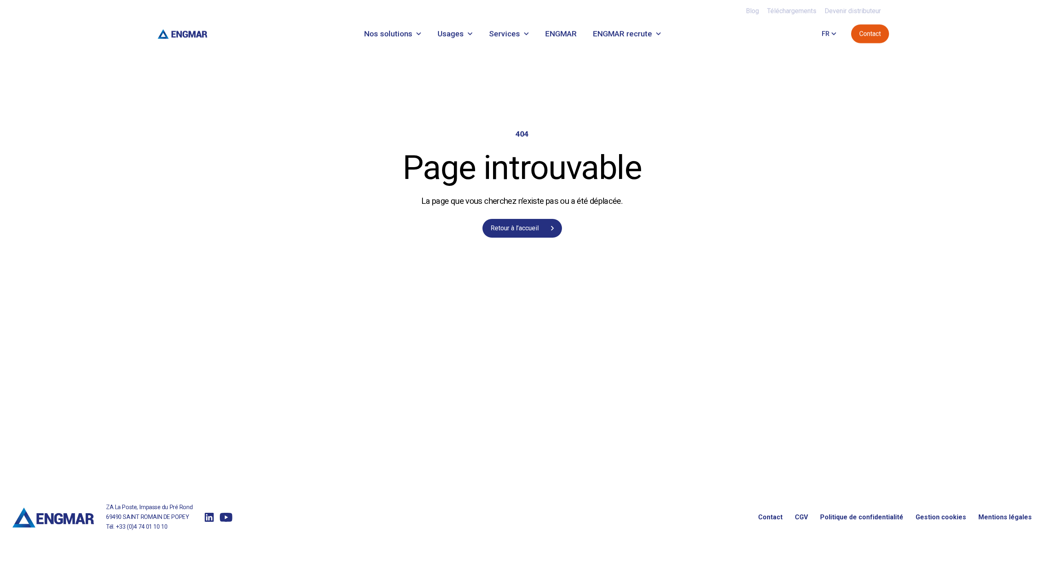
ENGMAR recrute (622, 33)
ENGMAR (561, 33)
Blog (752, 11)
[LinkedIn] (209, 517)
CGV (801, 517)
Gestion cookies (941, 517)
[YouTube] (226, 517)
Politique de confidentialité (861, 517)
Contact (770, 517)
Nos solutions (388, 33)
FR (825, 34)
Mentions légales (1005, 517)
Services (504, 33)
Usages (451, 33)
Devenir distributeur (853, 11)
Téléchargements (791, 11)
